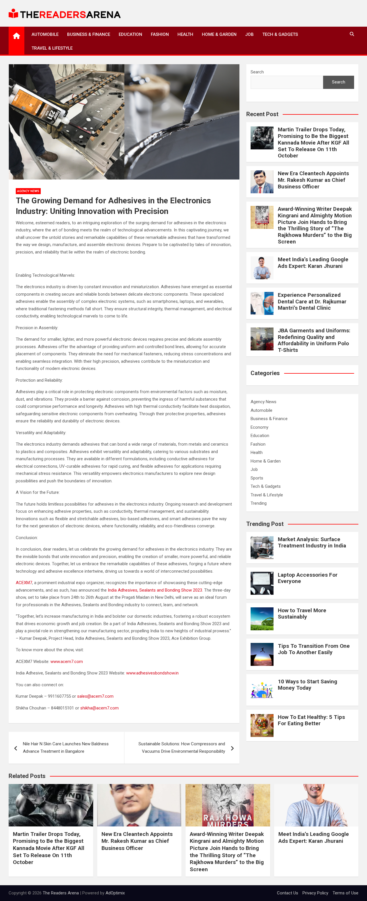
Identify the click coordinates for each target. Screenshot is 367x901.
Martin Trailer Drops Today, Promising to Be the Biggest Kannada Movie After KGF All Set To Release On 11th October (313, 142)
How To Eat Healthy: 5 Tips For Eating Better (311, 720)
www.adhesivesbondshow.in (152, 673)
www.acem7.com (66, 661)
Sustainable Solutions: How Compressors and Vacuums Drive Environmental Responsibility (181, 747)
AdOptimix (115, 893)
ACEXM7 (24, 582)
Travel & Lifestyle (52, 48)
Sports (257, 478)
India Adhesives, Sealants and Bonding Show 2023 (155, 590)
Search (257, 72)
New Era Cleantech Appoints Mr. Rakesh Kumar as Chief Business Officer (313, 180)
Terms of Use (345, 893)
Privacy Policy (315, 893)
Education (130, 34)
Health (185, 34)
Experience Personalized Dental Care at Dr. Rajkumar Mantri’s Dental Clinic (312, 301)
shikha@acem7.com (99, 708)
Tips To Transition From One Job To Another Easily (314, 649)
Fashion (160, 34)
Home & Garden (219, 34)
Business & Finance (88, 34)
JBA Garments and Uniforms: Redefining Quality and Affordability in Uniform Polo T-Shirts (314, 340)
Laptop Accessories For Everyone (307, 578)
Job (249, 34)
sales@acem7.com (95, 696)
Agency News (28, 191)
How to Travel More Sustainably (302, 613)
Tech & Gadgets (280, 34)
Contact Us (287, 893)
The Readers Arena (61, 893)
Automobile (45, 34)
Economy (259, 427)
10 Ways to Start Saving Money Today (307, 684)
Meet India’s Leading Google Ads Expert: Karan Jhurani (313, 262)
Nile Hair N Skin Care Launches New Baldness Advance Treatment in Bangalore (66, 747)
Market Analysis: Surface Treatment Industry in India (312, 542)
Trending (259, 503)
